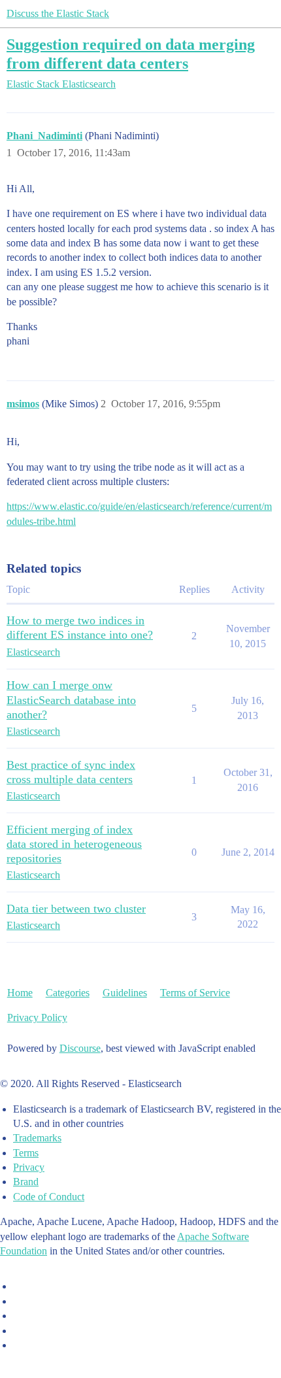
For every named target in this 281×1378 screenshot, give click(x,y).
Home (20, 992)
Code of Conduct (48, 1196)
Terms (26, 1152)
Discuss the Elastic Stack (58, 13)
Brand (26, 1181)
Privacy (28, 1167)
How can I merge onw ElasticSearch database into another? (71, 699)
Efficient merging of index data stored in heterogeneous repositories (74, 844)
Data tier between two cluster (76, 908)
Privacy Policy (37, 1017)
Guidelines (125, 992)
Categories (68, 992)
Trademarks (37, 1137)
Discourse (80, 1048)
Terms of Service (195, 992)
